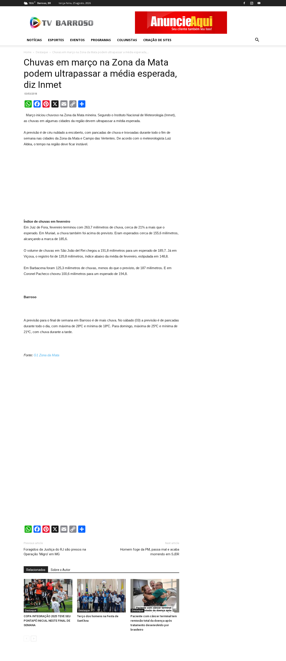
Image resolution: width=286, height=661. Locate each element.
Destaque (42, 52)
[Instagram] (251, 3)
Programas (101, 40)
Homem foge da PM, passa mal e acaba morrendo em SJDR (149, 551)
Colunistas (127, 40)
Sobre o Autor (60, 570)
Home (28, 52)
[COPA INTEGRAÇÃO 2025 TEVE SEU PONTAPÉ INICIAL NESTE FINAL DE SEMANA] (48, 595)
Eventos (77, 40)
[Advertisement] (101, 181)
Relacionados (35, 570)
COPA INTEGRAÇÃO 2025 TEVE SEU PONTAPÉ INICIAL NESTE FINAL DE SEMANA (47, 621)
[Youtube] (259, 3)
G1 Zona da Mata (46, 355)
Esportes (56, 40)
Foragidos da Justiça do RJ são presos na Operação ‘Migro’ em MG (55, 551)
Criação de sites (157, 40)
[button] (257, 40)
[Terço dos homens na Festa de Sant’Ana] (101, 595)
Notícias (34, 40)
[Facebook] (244, 3)
